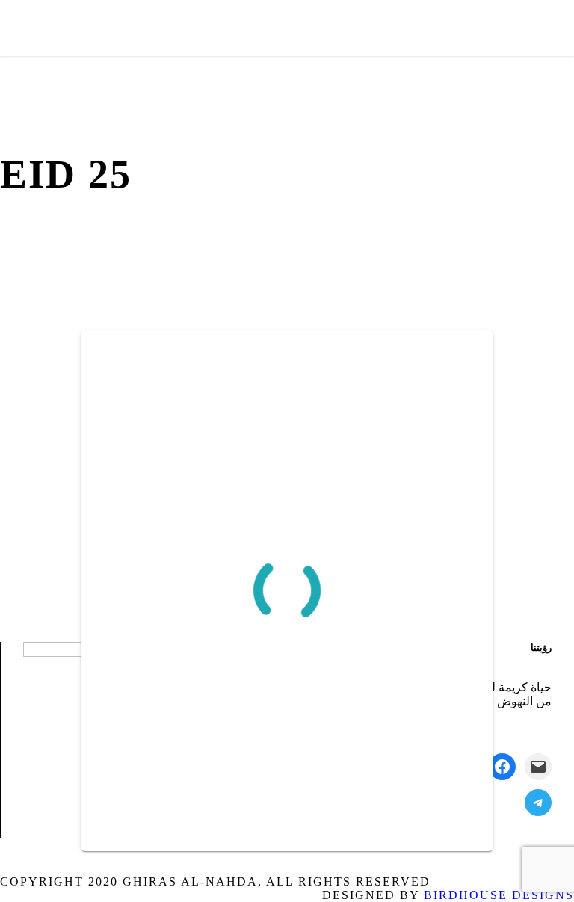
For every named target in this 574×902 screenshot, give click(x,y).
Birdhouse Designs (499, 895)
